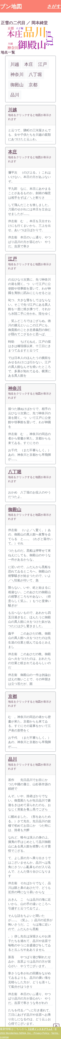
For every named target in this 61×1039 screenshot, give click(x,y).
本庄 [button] (28, 64)
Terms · (55, 1033)
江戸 (12, 259)
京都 (12, 696)
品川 (12, 759)
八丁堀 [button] (35, 74)
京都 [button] (33, 85)
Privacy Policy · (42, 1033)
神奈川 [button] (17, 74)
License (4, 1037)
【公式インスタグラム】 (40, 1029)
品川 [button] (14, 95)
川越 (12, 110)
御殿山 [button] (17, 85)
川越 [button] (14, 64)
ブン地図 (11, 6)
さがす (54, 6)
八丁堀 (14, 472)
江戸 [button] (42, 64)
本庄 (12, 152)
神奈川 (14, 388)
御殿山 (14, 509)
